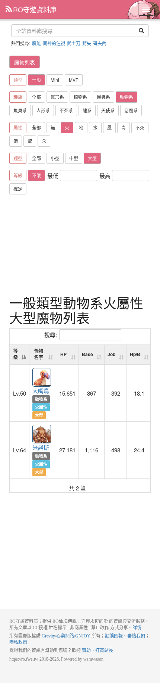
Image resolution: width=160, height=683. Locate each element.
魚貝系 (20, 110)
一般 (36, 80)
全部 (36, 97)
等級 (15, 354)
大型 (92, 158)
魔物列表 (24, 62)
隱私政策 (18, 642)
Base (87, 354)
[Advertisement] (80, 244)
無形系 (57, 97)
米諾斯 (42, 434)
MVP (74, 80)
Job (111, 354)
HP (63, 354)
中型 (73, 158)
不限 (36, 175)
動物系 (126, 97)
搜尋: (50, 335)
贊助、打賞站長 (97, 650)
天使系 (108, 110)
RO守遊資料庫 (35, 9)
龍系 (87, 110)
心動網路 (65, 636)
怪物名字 (38, 354)
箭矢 (86, 43)
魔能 (36, 43)
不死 (139, 127)
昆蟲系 (103, 97)
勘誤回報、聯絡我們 (125, 636)
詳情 (136, 627)
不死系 (66, 110)
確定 (17, 188)
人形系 (43, 110)
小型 (55, 158)
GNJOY (82, 636)
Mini (55, 80)
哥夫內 (99, 43)
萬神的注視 (54, 43)
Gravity (48, 636)
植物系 (80, 97)
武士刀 (73, 43)
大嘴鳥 (42, 377)
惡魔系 (131, 110)
